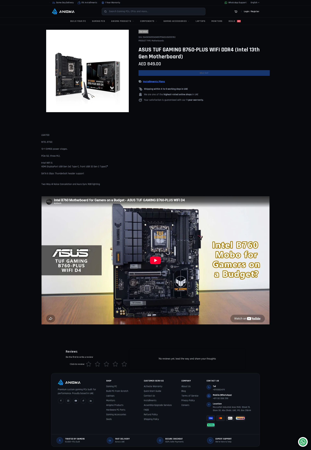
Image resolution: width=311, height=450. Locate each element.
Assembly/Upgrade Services (158, 405)
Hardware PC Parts (115, 409)
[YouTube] (76, 401)
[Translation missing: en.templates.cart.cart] (236, 11)
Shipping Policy (151, 419)
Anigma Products (114, 405)
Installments (150, 400)
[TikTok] (83, 401)
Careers (185, 405)
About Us (186, 386)
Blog (183, 391)
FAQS (146, 409)
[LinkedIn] (91, 401)
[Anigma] (63, 11)
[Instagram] (68, 401)
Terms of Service (189, 395)
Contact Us (149, 395)
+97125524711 (219, 389)
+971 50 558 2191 (220, 398)
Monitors (110, 400)
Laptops (110, 395)
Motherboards (158, 40)
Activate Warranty (153, 386)
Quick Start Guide (152, 391)
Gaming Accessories (116, 414)
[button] (87, 2)
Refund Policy (151, 414)
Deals (109, 419)
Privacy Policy (188, 400)
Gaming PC (111, 386)
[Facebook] (61, 401)
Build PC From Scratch (117, 391)
